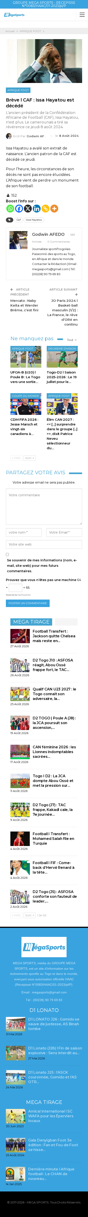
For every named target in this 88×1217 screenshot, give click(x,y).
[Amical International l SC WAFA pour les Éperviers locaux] (15, 1116)
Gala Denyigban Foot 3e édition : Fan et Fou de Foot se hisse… (53, 1145)
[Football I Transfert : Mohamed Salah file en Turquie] (20, 839)
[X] (28, 209)
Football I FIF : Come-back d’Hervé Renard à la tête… (53, 867)
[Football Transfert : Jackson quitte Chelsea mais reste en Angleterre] (20, 636)
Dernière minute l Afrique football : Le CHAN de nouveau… (51, 1174)
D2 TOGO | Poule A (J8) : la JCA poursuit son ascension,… (54, 723)
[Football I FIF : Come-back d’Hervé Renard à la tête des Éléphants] (20, 867)
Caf (18, 219)
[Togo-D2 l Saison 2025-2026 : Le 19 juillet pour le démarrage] (62, 357)
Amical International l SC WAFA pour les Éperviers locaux (50, 1116)
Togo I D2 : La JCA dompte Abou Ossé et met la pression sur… (53, 781)
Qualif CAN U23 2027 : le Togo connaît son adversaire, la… (54, 694)
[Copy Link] (45, 209)
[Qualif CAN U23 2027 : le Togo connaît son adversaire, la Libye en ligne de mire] (20, 694)
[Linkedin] (37, 209)
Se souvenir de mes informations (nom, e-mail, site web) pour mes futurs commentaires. (42, 565)
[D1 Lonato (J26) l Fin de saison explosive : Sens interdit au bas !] (15, 1053)
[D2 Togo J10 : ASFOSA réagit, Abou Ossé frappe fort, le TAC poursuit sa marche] (20, 665)
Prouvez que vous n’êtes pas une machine (41, 580)
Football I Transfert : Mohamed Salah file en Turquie (53, 839)
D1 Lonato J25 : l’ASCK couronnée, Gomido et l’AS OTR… (52, 1077)
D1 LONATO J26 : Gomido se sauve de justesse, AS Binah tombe (53, 1024)
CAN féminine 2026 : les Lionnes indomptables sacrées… (54, 752)
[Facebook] (19, 209)
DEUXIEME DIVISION (62, 348)
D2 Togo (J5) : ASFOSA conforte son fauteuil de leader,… (55, 896)
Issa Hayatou (34, 219)
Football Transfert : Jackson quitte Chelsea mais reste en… (54, 636)
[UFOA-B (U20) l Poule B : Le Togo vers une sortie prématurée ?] (25, 357)
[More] (54, 209)
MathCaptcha (24, 595)
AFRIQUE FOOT (18, 90)
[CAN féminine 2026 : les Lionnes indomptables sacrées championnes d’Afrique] (20, 752)
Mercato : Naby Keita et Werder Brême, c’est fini (24, 305)
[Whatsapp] (10, 209)
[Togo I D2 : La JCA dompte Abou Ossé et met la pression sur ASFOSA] (20, 781)
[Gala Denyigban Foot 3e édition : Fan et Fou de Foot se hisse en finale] (15, 1145)
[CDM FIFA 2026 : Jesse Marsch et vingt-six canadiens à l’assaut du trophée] (25, 404)
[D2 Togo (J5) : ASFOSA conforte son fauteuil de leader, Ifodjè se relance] (20, 896)
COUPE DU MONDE (25, 395)
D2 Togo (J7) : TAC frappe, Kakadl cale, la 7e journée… (52, 810)
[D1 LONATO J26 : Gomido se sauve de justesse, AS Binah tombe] (15, 1024)
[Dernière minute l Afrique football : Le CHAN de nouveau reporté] (15, 1174)
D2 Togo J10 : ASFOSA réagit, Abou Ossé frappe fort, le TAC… (53, 665)
